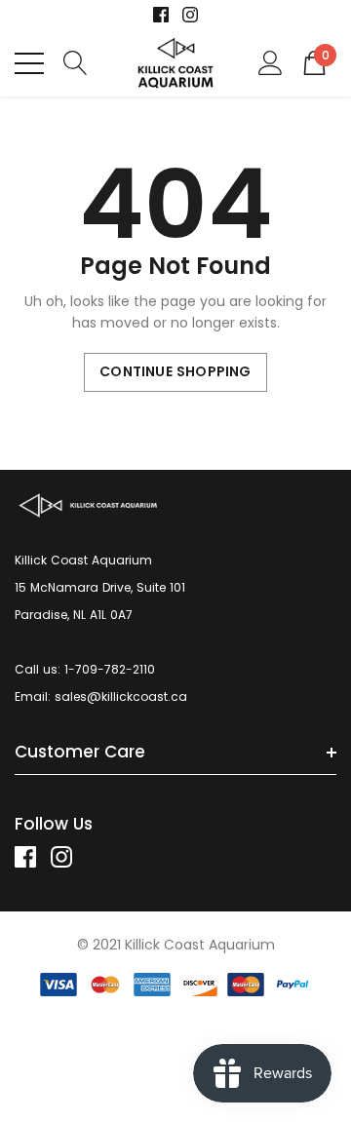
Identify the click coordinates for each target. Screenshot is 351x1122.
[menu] (29, 63)
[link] (161, 14)
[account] (270, 62)
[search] (75, 62)
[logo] (176, 63)
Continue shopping (175, 371)
